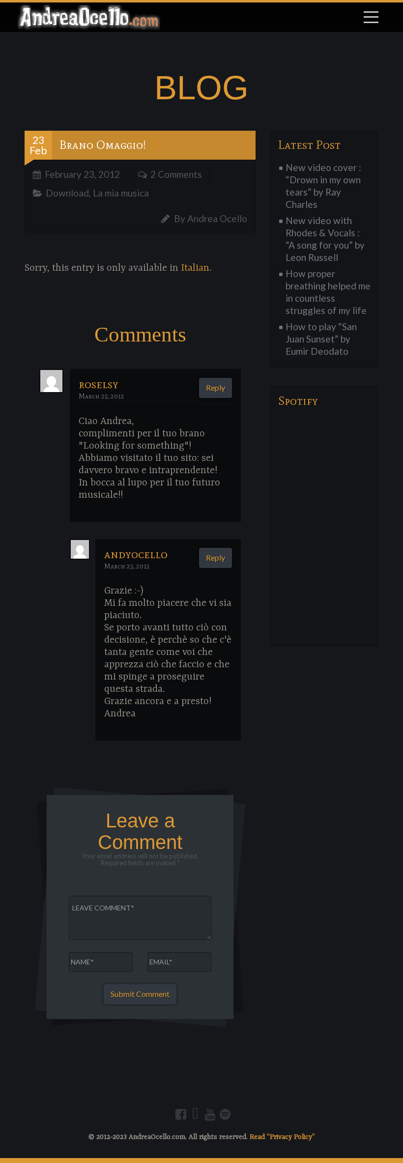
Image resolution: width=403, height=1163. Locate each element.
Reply (215, 387)
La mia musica (121, 193)
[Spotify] (225, 1114)
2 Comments (176, 174)
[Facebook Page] (180, 1114)
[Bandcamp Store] (195, 1114)
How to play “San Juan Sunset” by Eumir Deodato (321, 339)
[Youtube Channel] (210, 1114)
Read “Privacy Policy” (282, 1137)
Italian (195, 268)
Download (67, 193)
